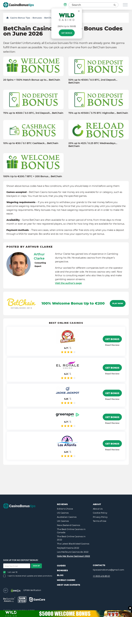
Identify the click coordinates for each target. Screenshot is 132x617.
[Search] (114, 4)
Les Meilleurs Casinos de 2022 (72, 552)
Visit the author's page (68, 283)
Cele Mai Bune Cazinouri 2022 (73, 556)
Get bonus (66, 33)
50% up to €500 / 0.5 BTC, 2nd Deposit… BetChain (92, 81)
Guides (61, 565)
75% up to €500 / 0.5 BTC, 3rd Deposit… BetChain (33, 112)
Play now (117, 303)
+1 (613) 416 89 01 (101, 576)
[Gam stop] (22, 599)
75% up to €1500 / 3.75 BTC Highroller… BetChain (98, 112)
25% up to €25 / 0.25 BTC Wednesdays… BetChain (92, 145)
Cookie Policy (100, 512)
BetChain (49, 17)
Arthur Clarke (39, 256)
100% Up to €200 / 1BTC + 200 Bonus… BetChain (32, 176)
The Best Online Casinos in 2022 (71, 538)
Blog (60, 575)
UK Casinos (63, 521)
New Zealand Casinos (68, 525)
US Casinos (63, 512)
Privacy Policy (100, 517)
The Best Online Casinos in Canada (71, 531)
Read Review (112, 345)
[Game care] (37, 599)
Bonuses (37, 17)
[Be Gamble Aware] (9, 599)
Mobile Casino (66, 580)
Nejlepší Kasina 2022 (68, 548)
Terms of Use (99, 521)
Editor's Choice (65, 508)
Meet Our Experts (68, 585)
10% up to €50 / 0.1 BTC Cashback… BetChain (30, 143)
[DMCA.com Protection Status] (16, 590)
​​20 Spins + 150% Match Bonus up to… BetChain (31, 79)
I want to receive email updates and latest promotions (30, 576)
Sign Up (36, 566)
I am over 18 (12, 572)
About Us (98, 508)
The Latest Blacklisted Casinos (73, 543)
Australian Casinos (66, 517)
